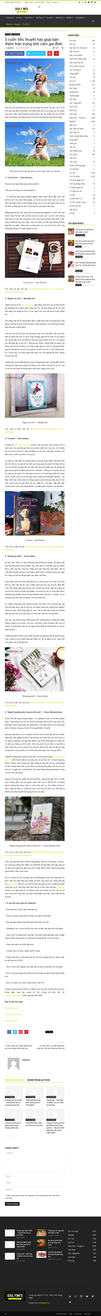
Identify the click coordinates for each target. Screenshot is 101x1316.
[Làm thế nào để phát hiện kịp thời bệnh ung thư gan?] (71, 253)
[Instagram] (85, 2)
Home (7, 31)
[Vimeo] (91, 2)
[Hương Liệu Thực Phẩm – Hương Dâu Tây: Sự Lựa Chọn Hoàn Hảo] (14, 1092)
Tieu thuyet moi (11, 1021)
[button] (93, 21)
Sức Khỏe (28, 18)
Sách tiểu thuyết (11, 1008)
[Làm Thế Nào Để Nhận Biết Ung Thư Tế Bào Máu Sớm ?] (71, 265)
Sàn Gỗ (72, 147)
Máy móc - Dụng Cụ (76, 1246)
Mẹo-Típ (72, 125)
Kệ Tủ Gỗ (73, 106)
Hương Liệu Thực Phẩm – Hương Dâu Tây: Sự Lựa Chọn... (24, 1233)
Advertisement (40, 2)
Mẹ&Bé (69, 18)
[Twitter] (88, 2)
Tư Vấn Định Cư (75, 198)
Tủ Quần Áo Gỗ (75, 191)
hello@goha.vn (44, 1303)
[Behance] (79, 2)
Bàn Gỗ (72, 44)
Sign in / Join (29, 2)
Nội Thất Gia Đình (76, 129)
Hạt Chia (72, 99)
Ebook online (13, 884)
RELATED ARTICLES (15, 1080)
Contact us (55, 2)
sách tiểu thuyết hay (22, 445)
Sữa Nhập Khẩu (75, 151)
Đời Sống (59, 18)
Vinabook (61, 887)
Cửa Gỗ (72, 77)
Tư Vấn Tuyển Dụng (77, 202)
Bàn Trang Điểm (76, 55)
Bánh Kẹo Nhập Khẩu (78, 59)
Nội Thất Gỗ (74, 132)
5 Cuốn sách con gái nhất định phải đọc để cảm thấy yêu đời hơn (51, 1047)
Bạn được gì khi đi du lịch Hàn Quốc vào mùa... (55, 1243)
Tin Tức (18, 18)
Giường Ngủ (74, 95)
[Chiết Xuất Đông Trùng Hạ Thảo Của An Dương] (35, 1114)
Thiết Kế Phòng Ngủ (77, 165)
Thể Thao (39, 18)
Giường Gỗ (73, 92)
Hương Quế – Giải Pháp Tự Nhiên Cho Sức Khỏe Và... (25, 1256)
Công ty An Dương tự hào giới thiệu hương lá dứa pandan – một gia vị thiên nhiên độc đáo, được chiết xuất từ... (55, 1128)
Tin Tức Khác (23, 31)
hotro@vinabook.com (13, 995)
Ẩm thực (72, 40)
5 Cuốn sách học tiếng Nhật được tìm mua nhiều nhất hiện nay (18, 1047)
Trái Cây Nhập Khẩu (77, 184)
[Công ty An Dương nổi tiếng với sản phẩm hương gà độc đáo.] (14, 1114)
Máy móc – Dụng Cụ (13, 24)
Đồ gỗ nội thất (75, 84)
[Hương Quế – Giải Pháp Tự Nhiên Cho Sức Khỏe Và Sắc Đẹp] (55, 1092)
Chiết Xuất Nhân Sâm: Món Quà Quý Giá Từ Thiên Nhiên (33, 1102)
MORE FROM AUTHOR (38, 1080)
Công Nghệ (79, 18)
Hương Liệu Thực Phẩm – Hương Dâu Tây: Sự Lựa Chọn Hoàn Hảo (13, 1102)
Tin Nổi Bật (73, 169)
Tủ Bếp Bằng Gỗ (76, 187)
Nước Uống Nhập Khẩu (78, 136)
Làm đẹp (73, 114)
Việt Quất (73, 209)
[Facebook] (82, 2)
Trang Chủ (10, 18)
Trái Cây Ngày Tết (76, 180)
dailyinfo (10, 48)
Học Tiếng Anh (75, 103)
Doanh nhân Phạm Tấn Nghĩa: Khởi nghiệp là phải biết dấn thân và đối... (85, 279)
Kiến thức (73, 110)
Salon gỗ (72, 143)
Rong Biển (73, 140)
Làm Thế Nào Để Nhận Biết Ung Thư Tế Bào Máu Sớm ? (85, 265)
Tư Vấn (25, 24)
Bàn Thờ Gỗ (74, 51)
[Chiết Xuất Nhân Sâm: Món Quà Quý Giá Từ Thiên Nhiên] (35, 1092)
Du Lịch (49, 18)
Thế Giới (72, 158)
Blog (48, 2)
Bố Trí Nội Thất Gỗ (76, 66)
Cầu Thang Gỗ (75, 70)
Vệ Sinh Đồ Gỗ (75, 206)
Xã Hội (72, 213)
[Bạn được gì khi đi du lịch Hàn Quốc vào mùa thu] (71, 243)
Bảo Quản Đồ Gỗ (76, 62)
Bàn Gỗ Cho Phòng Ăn (78, 48)
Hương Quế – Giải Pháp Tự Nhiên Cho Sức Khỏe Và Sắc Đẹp (55, 1102)
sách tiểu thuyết (27, 305)
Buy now (87, 1314)
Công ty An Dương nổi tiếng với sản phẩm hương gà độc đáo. (13, 1125)
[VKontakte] (94, 2)
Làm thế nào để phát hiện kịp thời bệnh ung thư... (55, 1254)
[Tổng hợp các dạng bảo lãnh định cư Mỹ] (71, 231)
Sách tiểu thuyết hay (13, 1014)
